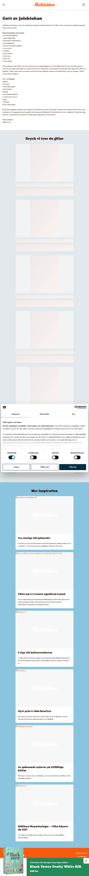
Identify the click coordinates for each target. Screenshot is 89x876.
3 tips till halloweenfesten (35, 652)
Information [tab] (44, 414)
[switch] (33, 457)
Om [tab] (73, 414)
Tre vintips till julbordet (34, 538)
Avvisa (16, 467)
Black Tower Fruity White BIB (55, 866)
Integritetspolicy (81, 853)
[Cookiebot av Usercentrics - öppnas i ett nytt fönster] (76, 407)
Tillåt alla (72, 467)
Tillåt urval (44, 467)
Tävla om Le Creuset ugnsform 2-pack (41, 594)
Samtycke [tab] (15, 414)
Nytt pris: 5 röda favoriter (34, 711)
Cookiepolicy (82, 856)
